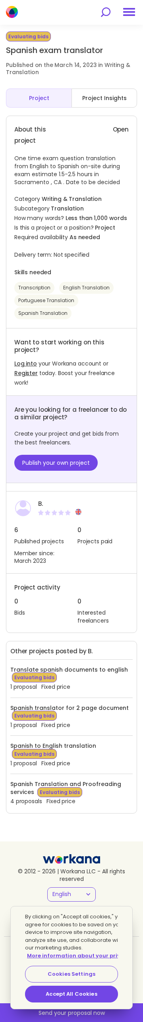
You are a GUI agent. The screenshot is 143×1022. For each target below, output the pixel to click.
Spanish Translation (43, 313)
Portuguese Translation (46, 300)
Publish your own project (56, 463)
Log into (25, 364)
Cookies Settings (71, 974)
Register (26, 373)
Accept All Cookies (71, 994)
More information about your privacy (79, 955)
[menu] (129, 12)
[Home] (12, 12)
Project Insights (104, 98)
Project (39, 98)
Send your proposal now (72, 1013)
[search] (106, 12)
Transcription (34, 287)
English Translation (86, 287)
